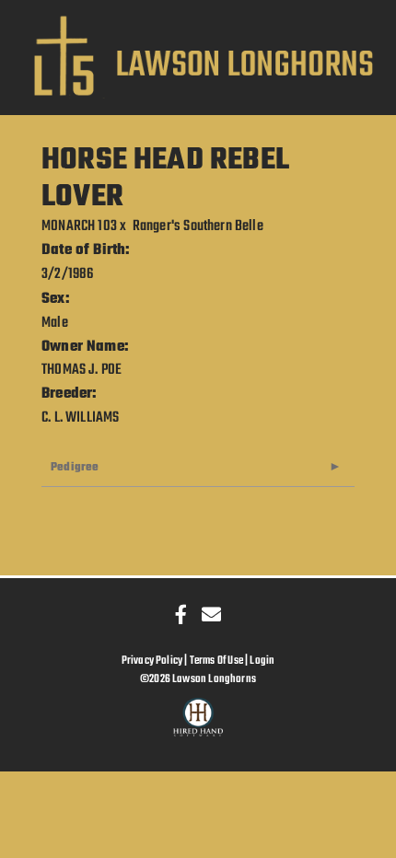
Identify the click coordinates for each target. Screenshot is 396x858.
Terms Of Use (216, 660)
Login (262, 660)
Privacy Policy (152, 660)
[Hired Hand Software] (198, 725)
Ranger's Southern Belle (198, 226)
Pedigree (75, 467)
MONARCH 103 (79, 226)
